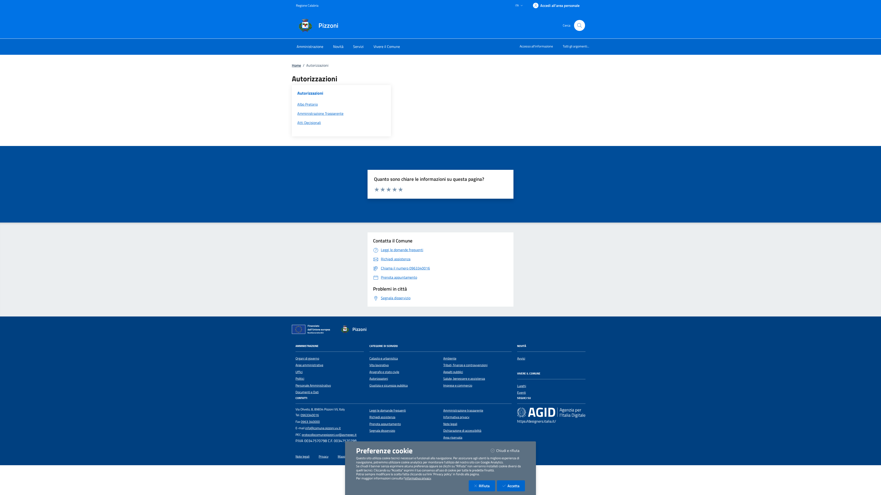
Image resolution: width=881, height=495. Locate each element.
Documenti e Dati (307, 392)
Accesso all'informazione (536, 46)
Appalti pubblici (453, 371)
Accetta (516, 486)
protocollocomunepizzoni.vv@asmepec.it (329, 434)
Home (296, 65)
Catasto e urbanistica (383, 358)
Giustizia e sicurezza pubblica (388, 385)
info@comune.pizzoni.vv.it (323, 428)
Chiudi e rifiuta (510, 450)
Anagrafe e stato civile (384, 371)
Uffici (299, 371)
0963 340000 (310, 421)
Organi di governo (307, 358)
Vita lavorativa (379, 365)
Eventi (521, 392)
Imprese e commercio (457, 385)
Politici (300, 378)
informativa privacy (418, 478)
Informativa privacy (456, 417)
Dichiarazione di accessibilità (462, 430)
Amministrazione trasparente (463, 410)
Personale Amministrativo (313, 385)
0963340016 (310, 415)
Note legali (450, 423)
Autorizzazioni (378, 378)
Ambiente (449, 358)
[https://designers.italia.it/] (551, 412)
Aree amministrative (309, 365)
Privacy (324, 456)
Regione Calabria (307, 5)
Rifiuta (487, 486)
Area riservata (452, 437)
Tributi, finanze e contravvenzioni (465, 365)
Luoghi (521, 385)
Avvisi (521, 358)
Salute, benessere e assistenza (464, 378)
